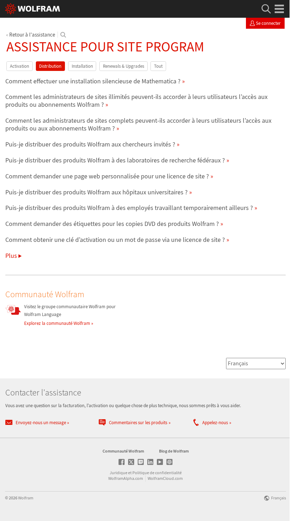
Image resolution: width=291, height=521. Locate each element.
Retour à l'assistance (32, 34)
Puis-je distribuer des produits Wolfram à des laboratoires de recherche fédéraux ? (115, 160)
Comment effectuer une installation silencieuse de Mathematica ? (93, 81)
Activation (19, 66)
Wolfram (25, 497)
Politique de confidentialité (157, 472)
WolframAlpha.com (125, 478)
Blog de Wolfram (174, 451)
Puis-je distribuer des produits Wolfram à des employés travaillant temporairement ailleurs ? (129, 208)
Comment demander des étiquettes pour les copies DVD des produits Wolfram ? (112, 224)
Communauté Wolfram (123, 451)
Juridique (118, 472)
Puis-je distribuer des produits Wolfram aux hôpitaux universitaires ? (96, 192)
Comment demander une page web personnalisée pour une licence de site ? (107, 176)
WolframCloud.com (165, 478)
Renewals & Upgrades (123, 66)
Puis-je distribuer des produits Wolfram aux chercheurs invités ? (90, 144)
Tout (158, 66)
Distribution (50, 66)
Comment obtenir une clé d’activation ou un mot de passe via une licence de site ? (115, 239)
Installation (82, 66)
